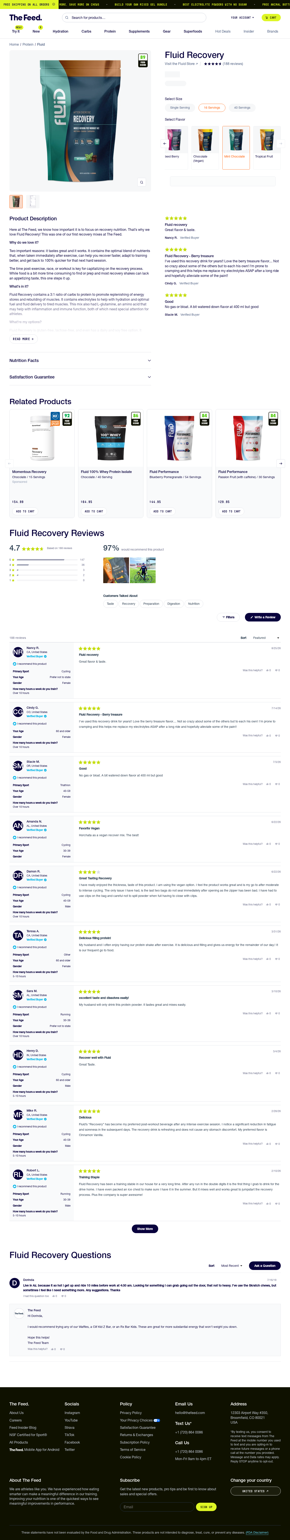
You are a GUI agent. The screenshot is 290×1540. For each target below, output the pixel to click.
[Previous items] (165, 143)
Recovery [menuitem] (128, 604)
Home (14, 44)
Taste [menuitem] (110, 604)
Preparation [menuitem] (151, 604)
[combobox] (134, 17)
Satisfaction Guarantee (32, 377)
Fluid (41, 44)
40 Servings (242, 108)
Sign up (206, 1507)
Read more (21, 339)
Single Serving (180, 108)
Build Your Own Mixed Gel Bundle (122, 4)
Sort (244, 638)
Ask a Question (267, 1267)
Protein (28, 44)
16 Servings (212, 108)
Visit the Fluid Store (180, 64)
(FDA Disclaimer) (257, 1532)
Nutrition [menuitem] (194, 604)
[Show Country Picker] (53, 4)
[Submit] (67, 17)
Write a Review (267, 618)
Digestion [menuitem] (173, 604)
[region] (145, 4)
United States (253, 1491)
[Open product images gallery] (141, 182)
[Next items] (280, 143)
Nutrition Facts (24, 360)
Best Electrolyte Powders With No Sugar (196, 4)
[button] (223, 63)
